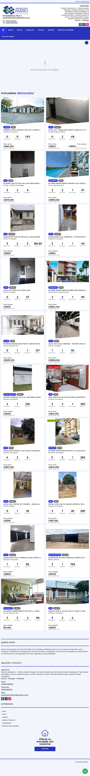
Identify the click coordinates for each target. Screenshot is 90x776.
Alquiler (30, 30)
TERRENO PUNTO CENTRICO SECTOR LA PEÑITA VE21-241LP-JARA (22, 130)
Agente (51, 30)
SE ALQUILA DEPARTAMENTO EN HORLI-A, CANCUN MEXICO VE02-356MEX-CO (22, 611)
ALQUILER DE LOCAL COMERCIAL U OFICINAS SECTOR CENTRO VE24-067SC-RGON (67, 237)
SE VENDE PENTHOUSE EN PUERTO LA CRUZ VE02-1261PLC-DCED (67, 451)
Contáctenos (8, 37)
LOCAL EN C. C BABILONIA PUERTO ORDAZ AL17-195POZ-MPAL (67, 130)
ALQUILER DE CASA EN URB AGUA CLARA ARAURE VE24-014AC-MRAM (22, 237)
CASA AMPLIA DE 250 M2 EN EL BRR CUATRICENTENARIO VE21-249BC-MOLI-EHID (67, 397)
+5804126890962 (12, 23)
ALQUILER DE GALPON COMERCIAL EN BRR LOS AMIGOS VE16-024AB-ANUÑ (67, 558)
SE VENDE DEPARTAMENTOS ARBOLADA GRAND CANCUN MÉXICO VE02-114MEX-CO (67, 290)
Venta (19, 30)
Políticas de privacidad (10, 726)
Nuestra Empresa (66, 30)
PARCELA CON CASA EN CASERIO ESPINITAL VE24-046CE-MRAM (67, 504)
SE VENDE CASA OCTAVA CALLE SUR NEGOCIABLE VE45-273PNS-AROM (22, 183)
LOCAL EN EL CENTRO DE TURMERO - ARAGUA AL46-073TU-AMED (22, 504)
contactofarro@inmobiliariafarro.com (16, 18)
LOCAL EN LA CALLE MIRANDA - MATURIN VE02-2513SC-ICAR (67, 344)
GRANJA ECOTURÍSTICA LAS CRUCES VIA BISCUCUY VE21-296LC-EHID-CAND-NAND (22, 451)
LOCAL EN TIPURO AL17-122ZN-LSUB (16, 290)
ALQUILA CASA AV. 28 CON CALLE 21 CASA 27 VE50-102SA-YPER (67, 611)
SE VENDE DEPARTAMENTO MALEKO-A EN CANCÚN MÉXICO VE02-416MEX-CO (67, 183)
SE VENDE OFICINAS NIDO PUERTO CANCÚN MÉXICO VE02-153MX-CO (22, 344)
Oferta (41, 30)
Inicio (10, 30)
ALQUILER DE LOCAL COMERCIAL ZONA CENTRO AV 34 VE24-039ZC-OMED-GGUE (22, 558)
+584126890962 (11, 21)
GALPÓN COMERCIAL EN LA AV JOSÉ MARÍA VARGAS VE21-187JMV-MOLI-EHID (22, 397)
